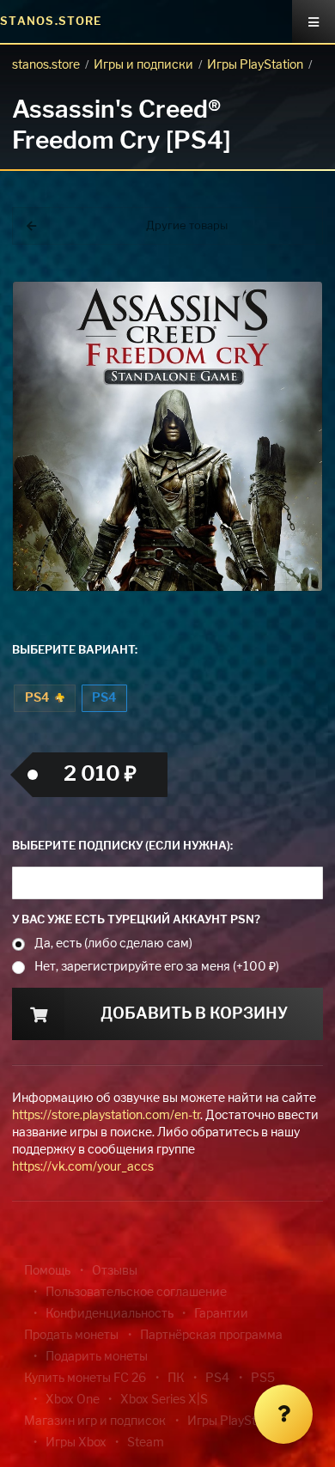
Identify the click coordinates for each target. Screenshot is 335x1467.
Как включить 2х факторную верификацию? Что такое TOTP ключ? (277, 291)
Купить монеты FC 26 (85, 1379)
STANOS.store (51, 21)
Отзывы (114, 1271)
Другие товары (187, 226)
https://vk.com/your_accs (83, 1167)
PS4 (38, 698)
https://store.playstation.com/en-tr (106, 1116)
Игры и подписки (143, 65)
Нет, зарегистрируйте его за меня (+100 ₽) (156, 967)
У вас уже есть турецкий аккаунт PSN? (136, 920)
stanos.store (46, 65)
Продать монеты (71, 1336)
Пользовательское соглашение (136, 1293)
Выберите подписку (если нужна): (122, 846)
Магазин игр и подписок (95, 1421)
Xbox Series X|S (164, 1400)
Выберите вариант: (74, 650)
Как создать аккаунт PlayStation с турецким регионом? (279, 281)
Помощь (47, 1271)
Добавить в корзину (194, 1014)
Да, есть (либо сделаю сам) (113, 944)
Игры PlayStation (255, 65)
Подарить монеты (97, 1357)
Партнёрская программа (211, 1336)
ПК (176, 1379)
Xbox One (73, 1400)
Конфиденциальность (110, 1314)
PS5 (263, 1379)
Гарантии (221, 1314)
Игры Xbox (76, 1443)
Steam (145, 1443)
